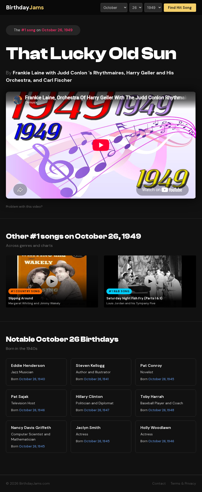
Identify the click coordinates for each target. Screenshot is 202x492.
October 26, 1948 (161, 410)
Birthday (25, 7)
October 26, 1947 (96, 410)
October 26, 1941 (96, 379)
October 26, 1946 (32, 410)
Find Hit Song (180, 7)
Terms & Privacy (183, 483)
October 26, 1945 (161, 379)
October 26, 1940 (32, 379)
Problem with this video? (24, 206)
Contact (159, 483)
